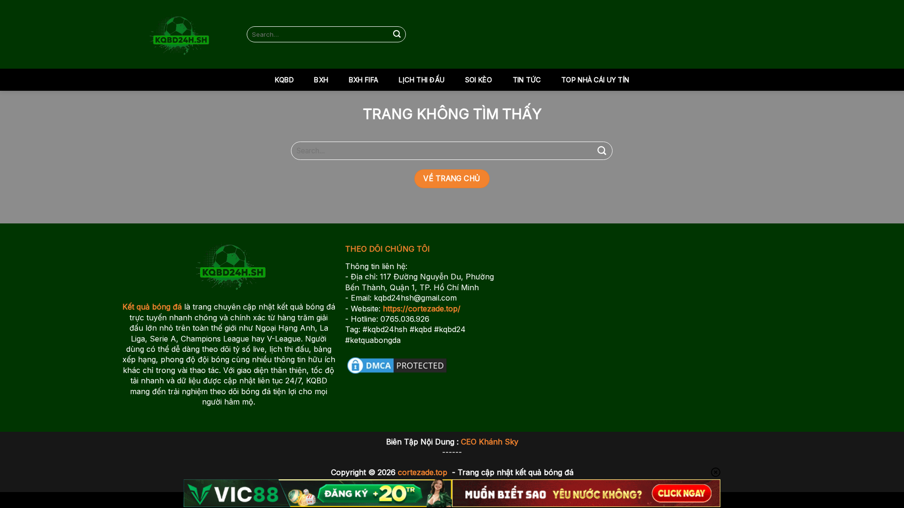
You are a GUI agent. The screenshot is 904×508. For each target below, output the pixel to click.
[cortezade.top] (177, 34)
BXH (321, 80)
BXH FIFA (363, 80)
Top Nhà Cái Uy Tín (595, 80)
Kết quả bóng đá (152, 306)
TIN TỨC (527, 80)
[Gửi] (397, 34)
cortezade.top (422, 472)
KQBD (284, 80)
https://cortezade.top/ (421, 308)
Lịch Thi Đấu (421, 80)
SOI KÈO (478, 80)
